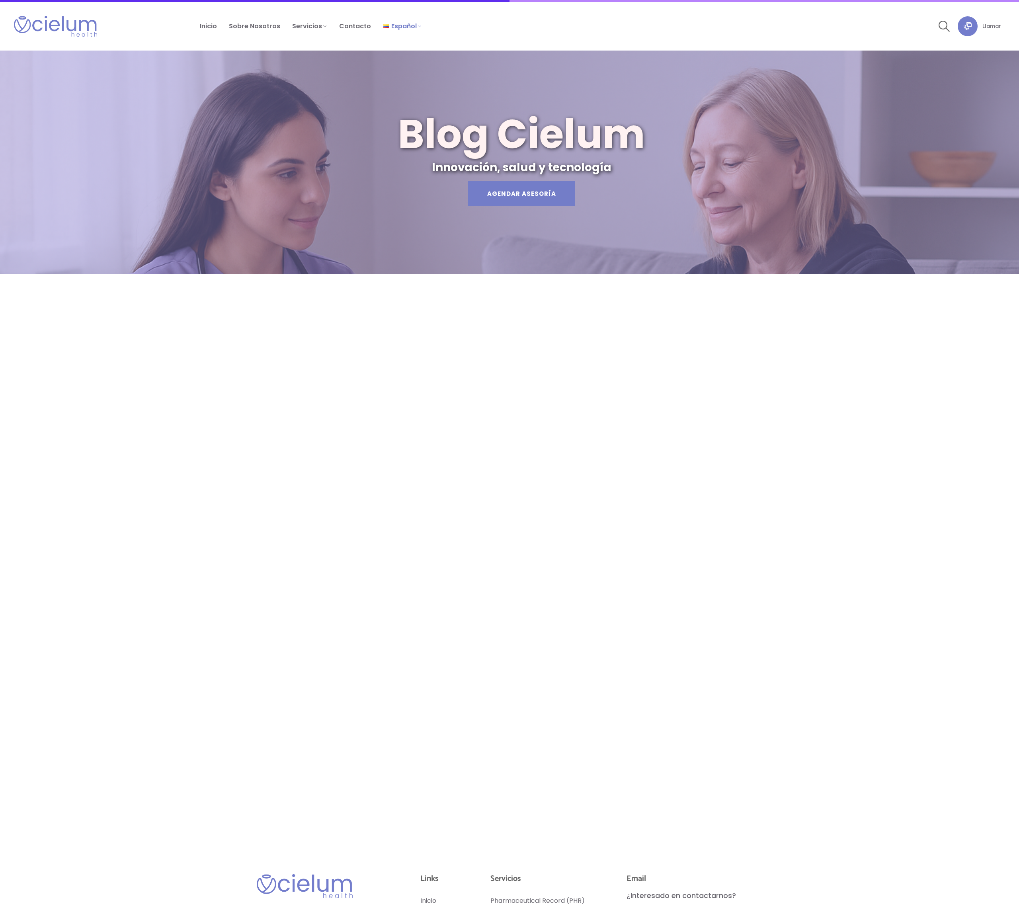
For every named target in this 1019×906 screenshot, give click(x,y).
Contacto (355, 26)
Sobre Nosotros (254, 26)
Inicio (208, 26)
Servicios (307, 26)
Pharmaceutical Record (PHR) (537, 900)
